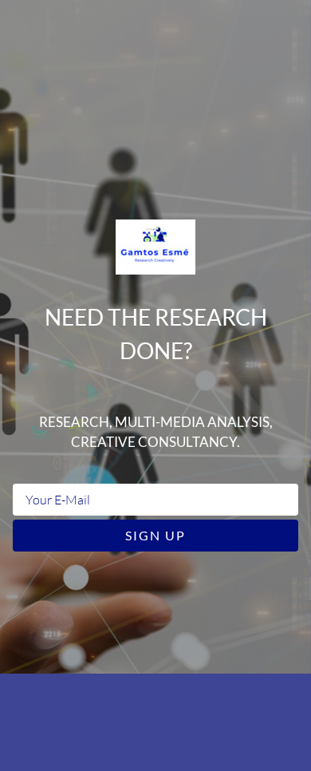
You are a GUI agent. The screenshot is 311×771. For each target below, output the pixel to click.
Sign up (155, 535)
